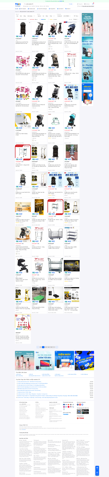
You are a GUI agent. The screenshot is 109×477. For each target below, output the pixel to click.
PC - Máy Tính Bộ (52, 456)
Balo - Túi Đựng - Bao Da (83, 462)
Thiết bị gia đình (28, 474)
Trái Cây (20, 450)
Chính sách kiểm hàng (23, 411)
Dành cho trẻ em (24, 454)
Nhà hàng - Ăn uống (67, 463)
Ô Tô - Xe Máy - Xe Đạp (67, 467)
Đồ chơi (29, 441)
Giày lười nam (36, 462)
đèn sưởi (81, 468)
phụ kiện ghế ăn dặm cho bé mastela (35, 375)
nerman (67, 434)
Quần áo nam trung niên (39, 452)
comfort (84, 434)
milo (50, 434)
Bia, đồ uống (23, 453)
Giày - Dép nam (37, 461)
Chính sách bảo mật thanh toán (40, 408)
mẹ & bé (33, 6)
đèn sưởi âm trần (81, 474)
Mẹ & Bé (68, 445)
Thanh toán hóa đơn (65, 461)
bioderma (45, 434)
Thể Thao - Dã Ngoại (81, 447)
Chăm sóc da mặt (22, 464)
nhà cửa (41, 6)
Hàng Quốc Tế (65, 440)
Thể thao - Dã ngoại (67, 443)
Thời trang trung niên (39, 445)
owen (37, 434)
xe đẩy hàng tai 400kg (72, 374)
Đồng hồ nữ (53, 449)
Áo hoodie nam (38, 450)
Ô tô (68, 469)
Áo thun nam (36, 448)
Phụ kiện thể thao (83, 450)
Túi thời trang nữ (37, 467)
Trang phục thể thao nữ (80, 448)
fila (31, 435)
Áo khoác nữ (41, 442)
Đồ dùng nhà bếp (22, 474)
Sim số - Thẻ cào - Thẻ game (70, 465)
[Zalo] (82, 404)
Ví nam (35, 472)
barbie (34, 434)
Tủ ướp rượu (87, 445)
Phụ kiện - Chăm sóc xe (66, 468)
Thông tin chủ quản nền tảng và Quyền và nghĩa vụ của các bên (55, 421)
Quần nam (40, 448)
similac (81, 434)
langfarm (24, 435)
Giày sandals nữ (39, 457)
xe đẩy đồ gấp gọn (84, 374)
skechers (52, 434)
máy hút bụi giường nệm (83, 472)
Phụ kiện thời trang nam (54, 446)
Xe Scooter (71, 469)
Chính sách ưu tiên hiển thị (53, 414)
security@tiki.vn (27, 418)
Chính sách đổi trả (22, 413)
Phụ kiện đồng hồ (52, 450)
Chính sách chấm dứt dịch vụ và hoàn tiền (55, 419)
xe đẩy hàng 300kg (45, 374)
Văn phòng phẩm (70, 473)
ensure (39, 434)
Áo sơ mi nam (40, 449)
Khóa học (70, 461)
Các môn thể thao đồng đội (83, 452)
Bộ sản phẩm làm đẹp (25, 470)
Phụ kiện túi (44, 469)
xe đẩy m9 (31, 374)
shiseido (20, 435)
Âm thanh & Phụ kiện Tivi (81, 441)
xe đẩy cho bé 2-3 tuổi (46, 375)
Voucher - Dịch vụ (65, 460)
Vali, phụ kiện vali (58, 442)
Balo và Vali (50, 440)
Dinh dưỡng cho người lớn (25, 445)
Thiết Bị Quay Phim (82, 464)
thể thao (47, 6)
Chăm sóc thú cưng (51, 468)
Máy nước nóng (82, 444)
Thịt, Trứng (24, 450)
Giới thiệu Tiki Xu (38, 413)
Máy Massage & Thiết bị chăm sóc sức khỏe (25, 467)
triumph (58, 434)
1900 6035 (24, 429)
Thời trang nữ (36, 440)
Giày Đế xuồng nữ (40, 459)
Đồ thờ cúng (52, 464)
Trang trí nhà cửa (50, 459)
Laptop (57, 456)
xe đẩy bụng (18, 374)
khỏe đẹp (37, 6)
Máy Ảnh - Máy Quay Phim (82, 458)
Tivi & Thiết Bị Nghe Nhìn (68, 448)
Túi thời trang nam (37, 471)
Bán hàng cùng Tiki (52, 405)
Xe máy (65, 469)
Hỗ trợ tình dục (27, 470)
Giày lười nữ (42, 458)
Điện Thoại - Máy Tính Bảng (24, 458)
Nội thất (52, 461)
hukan (27, 435)
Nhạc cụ (55, 464)
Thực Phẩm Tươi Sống (23, 448)
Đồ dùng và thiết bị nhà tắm (54, 462)
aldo (55, 434)
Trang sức (49, 449)
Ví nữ (44, 468)
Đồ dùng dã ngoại (83, 449)
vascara (20, 434)
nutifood (61, 434)
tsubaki (34, 435)
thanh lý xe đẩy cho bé (59, 375)
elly (48, 434)
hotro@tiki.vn (28, 417)
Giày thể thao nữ (84, 454)
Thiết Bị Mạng (53, 455)
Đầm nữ (37, 441)
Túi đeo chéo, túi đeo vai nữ (38, 468)
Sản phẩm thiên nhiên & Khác (25, 468)
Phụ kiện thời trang (51, 444)
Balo (48, 441)
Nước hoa (23, 470)
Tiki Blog (36, 405)
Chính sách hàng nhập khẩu (23, 415)
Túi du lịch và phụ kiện (53, 441)
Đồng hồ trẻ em (58, 450)
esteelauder (26, 434)
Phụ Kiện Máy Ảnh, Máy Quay (81, 459)
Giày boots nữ (37, 458)
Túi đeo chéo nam (39, 472)
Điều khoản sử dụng (38, 412)
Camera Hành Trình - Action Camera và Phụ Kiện (83, 461)
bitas (87, 434)
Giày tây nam (41, 462)
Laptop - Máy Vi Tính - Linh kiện (54, 452)
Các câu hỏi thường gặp (23, 406)
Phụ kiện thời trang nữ (51, 445)
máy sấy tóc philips (83, 469)
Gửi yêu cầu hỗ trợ (22, 407)
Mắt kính (56, 445)
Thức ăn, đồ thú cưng (24, 455)
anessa (73, 434)
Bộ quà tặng (53, 472)
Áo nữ (34, 441)
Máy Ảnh (85, 465)
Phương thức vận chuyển (23, 410)
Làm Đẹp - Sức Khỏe (23, 463)
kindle (64, 434)
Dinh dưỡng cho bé (24, 444)
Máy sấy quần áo (81, 445)
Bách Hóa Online (51, 467)
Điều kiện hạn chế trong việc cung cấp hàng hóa (55, 411)
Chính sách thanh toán (53, 413)
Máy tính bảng (23, 461)
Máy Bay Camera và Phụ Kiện (83, 465)
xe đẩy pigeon (57, 374)
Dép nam (38, 463)
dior (23, 434)
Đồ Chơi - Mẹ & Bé (22, 440)
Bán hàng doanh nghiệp (39, 416)
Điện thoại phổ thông (24, 460)
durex (42, 434)
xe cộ (30, 6)
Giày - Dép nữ (36, 455)
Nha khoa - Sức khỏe (68, 464)
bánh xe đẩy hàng (19, 375)
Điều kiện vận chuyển (38, 417)
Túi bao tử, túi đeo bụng (42, 473)
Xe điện (72, 468)
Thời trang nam (37, 447)
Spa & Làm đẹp (69, 462)
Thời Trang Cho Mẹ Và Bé (23, 441)
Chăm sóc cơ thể (24, 466)
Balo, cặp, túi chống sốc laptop (54, 442)
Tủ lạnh (79, 442)
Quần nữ (40, 441)
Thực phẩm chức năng (24, 465)
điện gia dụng (25, 6)
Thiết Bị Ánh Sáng (83, 460)
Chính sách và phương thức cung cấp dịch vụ (55, 416)
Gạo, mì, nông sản (25, 452)
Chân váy (40, 443)
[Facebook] (78, 404)
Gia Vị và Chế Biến (53, 470)
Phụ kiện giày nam (39, 464)
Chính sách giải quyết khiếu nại (40, 410)
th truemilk (30, 434)
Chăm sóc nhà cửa (25, 456)
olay (79, 434)
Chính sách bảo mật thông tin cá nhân (41, 409)
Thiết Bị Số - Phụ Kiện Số (67, 451)
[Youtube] (80, 404)
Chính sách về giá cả (52, 409)
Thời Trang (71, 441)
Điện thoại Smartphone (23, 459)
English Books (68, 474)
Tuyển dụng (37, 406)
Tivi (79, 444)
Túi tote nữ (39, 469)
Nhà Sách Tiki (65, 472)
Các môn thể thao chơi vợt (83, 453)
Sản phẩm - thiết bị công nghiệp (68, 447)
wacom (70, 434)
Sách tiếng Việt (64, 473)
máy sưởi (78, 468)
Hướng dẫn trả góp (22, 414)
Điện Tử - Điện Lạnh (80, 440)
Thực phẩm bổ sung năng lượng (83, 455)
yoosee (76, 434)
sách (44, 6)
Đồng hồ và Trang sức (52, 448)
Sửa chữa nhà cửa (53, 460)
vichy (30, 435)
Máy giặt (79, 443)
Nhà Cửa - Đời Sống (52, 458)
